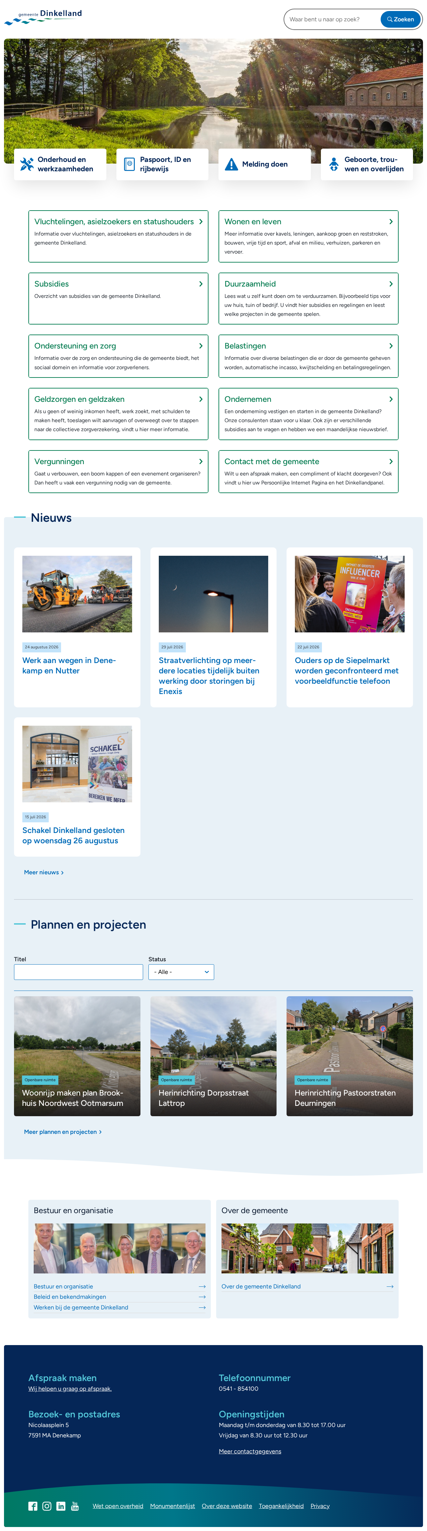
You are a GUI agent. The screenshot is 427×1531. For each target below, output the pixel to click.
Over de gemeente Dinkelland (261, 1286)
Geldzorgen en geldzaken (79, 399)
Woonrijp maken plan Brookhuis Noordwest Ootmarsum (72, 1098)
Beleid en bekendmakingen (70, 1296)
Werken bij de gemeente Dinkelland (81, 1307)
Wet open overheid (118, 1506)
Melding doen (265, 164)
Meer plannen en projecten (60, 1132)
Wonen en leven (253, 221)
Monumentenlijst (172, 1506)
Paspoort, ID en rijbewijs (165, 164)
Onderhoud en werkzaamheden (65, 164)
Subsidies (51, 284)
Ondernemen (248, 399)
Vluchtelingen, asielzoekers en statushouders (114, 221)
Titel (20, 959)
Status (157, 959)
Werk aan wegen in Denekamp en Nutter (69, 665)
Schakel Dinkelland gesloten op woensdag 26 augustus (73, 835)
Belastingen (245, 346)
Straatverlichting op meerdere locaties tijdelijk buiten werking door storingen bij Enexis (209, 675)
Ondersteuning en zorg (75, 346)
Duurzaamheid (250, 284)
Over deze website (227, 1506)
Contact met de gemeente (272, 461)
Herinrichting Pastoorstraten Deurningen (345, 1098)
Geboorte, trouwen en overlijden (374, 164)
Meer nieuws (41, 872)
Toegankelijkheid (281, 1506)
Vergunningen (59, 461)
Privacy (320, 1506)
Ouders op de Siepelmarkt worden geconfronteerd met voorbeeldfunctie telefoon (347, 670)
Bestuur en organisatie (63, 1286)
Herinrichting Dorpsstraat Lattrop (203, 1098)
